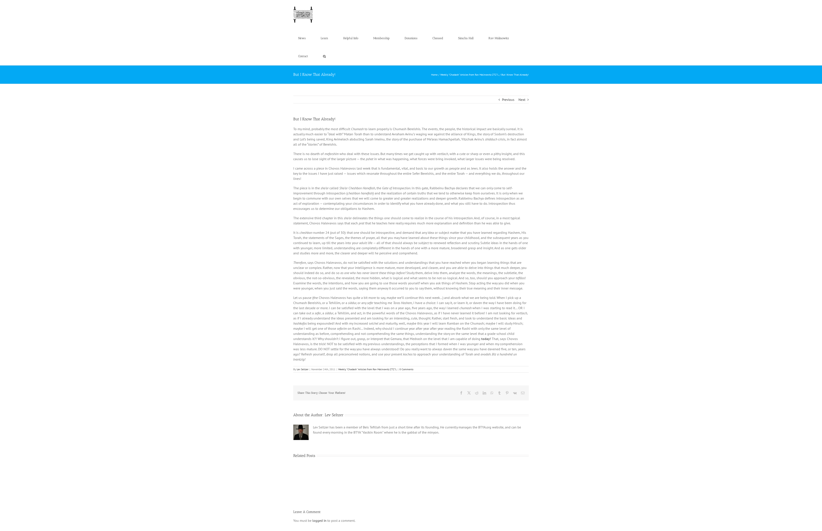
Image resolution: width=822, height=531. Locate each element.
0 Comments (406, 369)
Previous (508, 99)
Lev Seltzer (302, 369)
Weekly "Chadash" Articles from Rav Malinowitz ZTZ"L (367, 369)
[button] (324, 56)
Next (521, 99)
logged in (319, 520)
